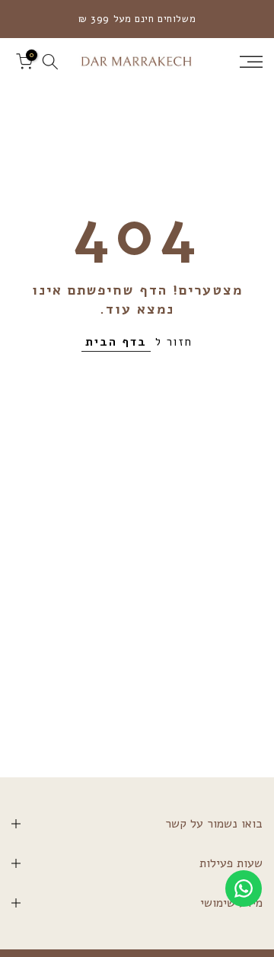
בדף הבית (116, 341)
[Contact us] (243, 888)
